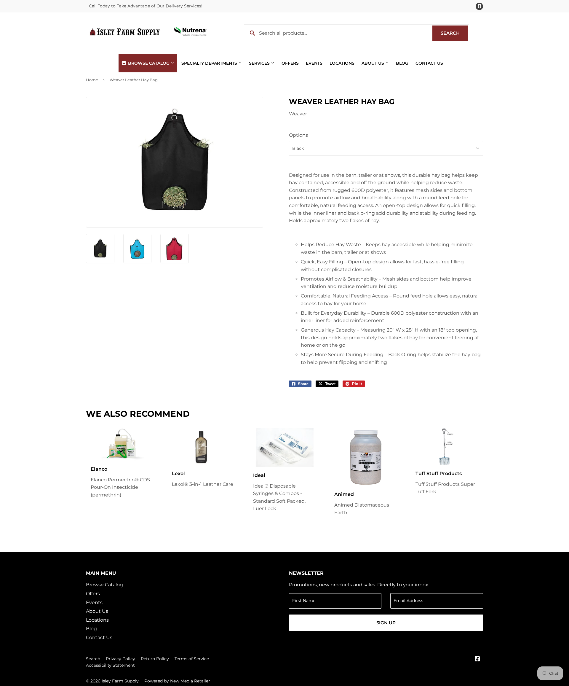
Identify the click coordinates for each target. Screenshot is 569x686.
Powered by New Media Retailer (177, 681)
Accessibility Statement (110, 665)
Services (260, 63)
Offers (290, 63)
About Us (373, 63)
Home (92, 79)
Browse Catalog (149, 63)
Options (298, 135)
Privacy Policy (120, 658)
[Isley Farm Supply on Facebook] (477, 659)
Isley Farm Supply (120, 681)
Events (314, 63)
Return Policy (155, 658)
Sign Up (386, 622)
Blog (402, 63)
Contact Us (429, 63)
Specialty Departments (209, 63)
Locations (342, 63)
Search (454, 33)
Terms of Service (192, 658)
